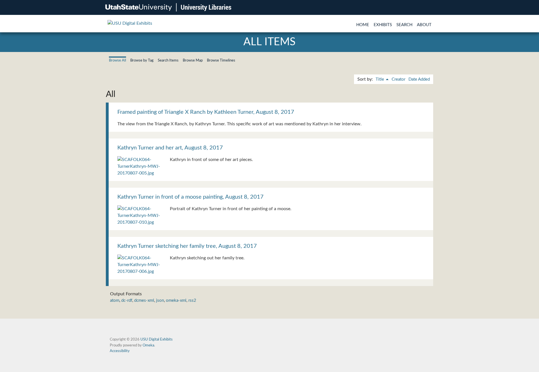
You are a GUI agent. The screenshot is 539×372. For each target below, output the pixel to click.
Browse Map (193, 60)
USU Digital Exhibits (156, 339)
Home (362, 25)
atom (114, 300)
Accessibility (120, 351)
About (424, 25)
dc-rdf (126, 300)
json (160, 300)
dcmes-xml (144, 300)
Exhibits (383, 25)
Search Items (168, 60)
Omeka (148, 345)
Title (380, 79)
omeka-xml (176, 300)
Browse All (117, 60)
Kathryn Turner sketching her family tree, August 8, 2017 (187, 246)
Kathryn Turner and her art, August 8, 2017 (170, 148)
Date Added (419, 79)
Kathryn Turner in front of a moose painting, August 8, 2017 (190, 197)
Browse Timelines (221, 60)
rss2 (192, 300)
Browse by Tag (142, 60)
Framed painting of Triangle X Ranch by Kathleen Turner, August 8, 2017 (205, 112)
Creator (398, 79)
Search (404, 25)
